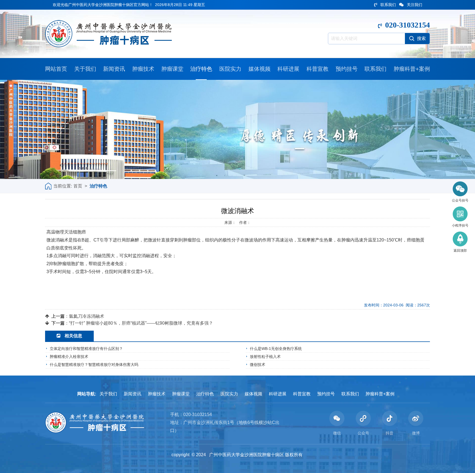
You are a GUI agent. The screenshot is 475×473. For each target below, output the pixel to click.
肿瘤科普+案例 (412, 69)
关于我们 (85, 69)
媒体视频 (259, 69)
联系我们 (388, 4)
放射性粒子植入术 (265, 356)
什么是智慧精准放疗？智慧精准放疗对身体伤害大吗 (94, 364)
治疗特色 (201, 69)
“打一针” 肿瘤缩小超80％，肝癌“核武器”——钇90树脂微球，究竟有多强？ (141, 323)
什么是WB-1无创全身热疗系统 (276, 348)
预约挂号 (347, 69)
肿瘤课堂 (172, 69)
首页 (77, 186)
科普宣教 (317, 69)
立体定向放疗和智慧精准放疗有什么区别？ (86, 348)
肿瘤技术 (143, 69)
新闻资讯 (114, 69)
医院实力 (230, 69)
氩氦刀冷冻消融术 (86, 316)
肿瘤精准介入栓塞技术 (69, 356)
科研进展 (288, 69)
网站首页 (56, 69)
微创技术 (257, 364)
